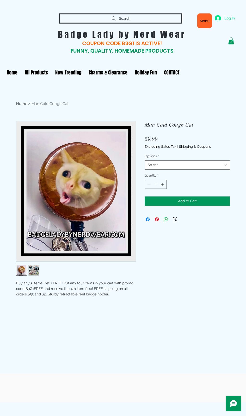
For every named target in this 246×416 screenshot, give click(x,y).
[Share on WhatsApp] (166, 219)
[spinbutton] (155, 184)
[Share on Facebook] (148, 219)
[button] (231, 40)
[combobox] (187, 165)
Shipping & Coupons (195, 146)
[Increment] (163, 184)
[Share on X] (175, 219)
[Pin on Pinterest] (157, 219)
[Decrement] (148, 184)
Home (21, 103)
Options (152, 156)
